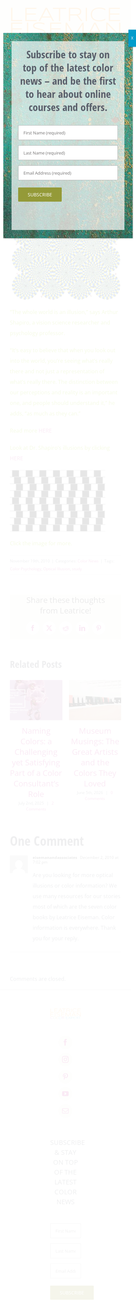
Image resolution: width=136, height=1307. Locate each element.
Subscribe (40, 194)
